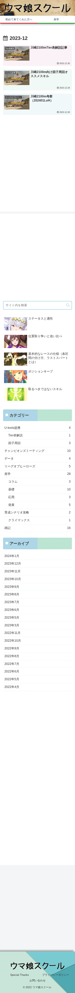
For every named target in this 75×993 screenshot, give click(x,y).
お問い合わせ (37, 980)
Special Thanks (19, 974)
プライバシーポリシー (55, 974)
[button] (68, 305)
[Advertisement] (37, 162)
